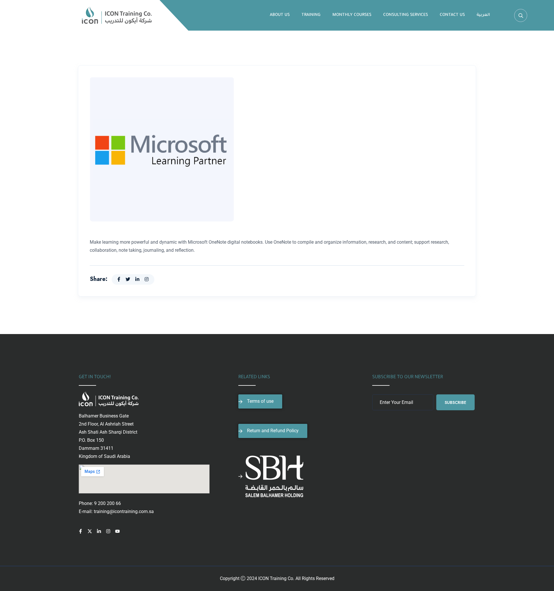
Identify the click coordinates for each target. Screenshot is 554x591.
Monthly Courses (351, 15)
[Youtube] (117, 531)
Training (311, 15)
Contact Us (452, 15)
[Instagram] (108, 531)
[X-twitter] (89, 531)
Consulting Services (405, 15)
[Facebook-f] (80, 531)
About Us (280, 15)
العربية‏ (483, 15)
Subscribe (455, 402)
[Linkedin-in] (99, 531)
